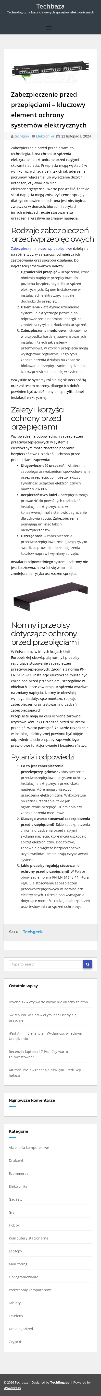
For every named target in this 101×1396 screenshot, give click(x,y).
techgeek (22, 136)
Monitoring (18, 1264)
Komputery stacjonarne (28, 1238)
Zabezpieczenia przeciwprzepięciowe (41, 248)
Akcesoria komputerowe (29, 1147)
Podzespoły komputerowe (30, 1290)
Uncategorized (21, 1328)
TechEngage (59, 1382)
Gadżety (15, 1199)
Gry (12, 1212)
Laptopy (15, 1251)
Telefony (16, 1315)
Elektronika (45, 136)
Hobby (14, 1225)
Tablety (15, 1303)
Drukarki (16, 1160)
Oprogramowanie (23, 1277)
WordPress (12, 1388)
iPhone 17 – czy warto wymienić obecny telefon (48, 1002)
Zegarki (15, 1341)
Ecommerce (18, 1173)
